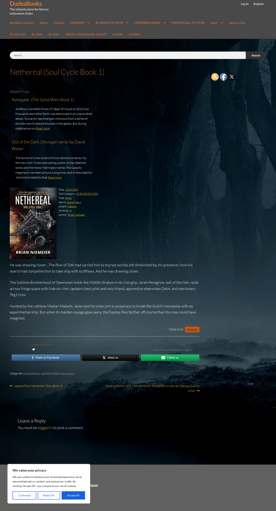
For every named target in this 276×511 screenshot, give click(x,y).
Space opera (67, 373)
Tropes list (18, 34)
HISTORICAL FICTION (188, 23)
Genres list (237, 23)
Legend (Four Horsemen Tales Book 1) (38, 386)
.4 (70, 210)
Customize (24, 495)
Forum (59, 23)
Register (258, 3)
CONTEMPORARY (147, 23)
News (44, 23)
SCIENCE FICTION (109, 23)
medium (72, 206)
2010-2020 (71, 189)
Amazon (192, 329)
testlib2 (134, 34)
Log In (245, 3)
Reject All (48, 495)
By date (37, 34)
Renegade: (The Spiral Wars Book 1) (43, 99)
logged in (45, 427)
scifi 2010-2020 (50, 373)
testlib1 (117, 34)
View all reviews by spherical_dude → (172, 349)
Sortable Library (22, 23)
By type (53, 34)
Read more (43, 128)
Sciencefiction (31, 373)
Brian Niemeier (76, 214)
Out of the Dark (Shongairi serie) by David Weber (48, 145)
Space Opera (74, 202)
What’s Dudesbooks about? (85, 34)
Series (68, 197)
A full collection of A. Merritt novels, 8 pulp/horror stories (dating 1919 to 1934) (152, 388)
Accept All (73, 495)
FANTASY (77, 23)
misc (214, 23)
